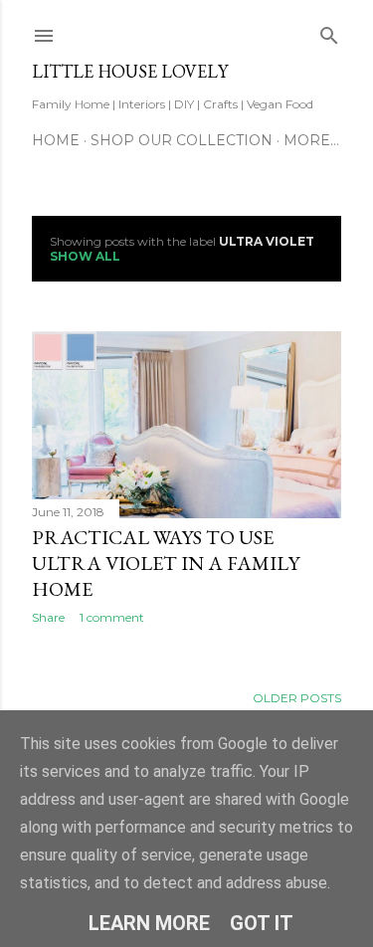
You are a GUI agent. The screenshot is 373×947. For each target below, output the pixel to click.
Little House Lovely (130, 71)
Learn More (149, 923)
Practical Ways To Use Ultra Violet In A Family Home (165, 563)
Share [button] (48, 617)
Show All (85, 256)
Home (56, 140)
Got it (261, 923)
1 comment (112, 617)
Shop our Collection (182, 140)
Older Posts (297, 697)
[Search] (329, 31)
